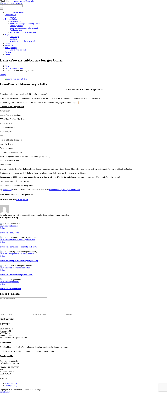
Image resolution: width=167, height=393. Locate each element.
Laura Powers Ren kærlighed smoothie (15, 268)
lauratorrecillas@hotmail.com (25, 1)
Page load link (5, 392)
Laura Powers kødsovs (9, 226)
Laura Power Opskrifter (58, 190)
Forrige (3, 75)
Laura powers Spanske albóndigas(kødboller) (17, 254)
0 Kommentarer (74, 190)
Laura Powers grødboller (9, 282)
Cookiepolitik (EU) (12, 385)
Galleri (2, 228)
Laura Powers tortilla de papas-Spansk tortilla (17, 240)
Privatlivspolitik (11, 383)
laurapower (7, 190)
